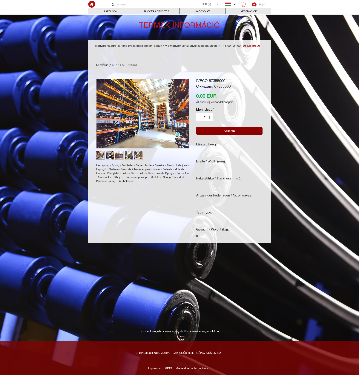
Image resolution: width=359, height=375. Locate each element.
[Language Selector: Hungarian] (230, 4)
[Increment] (210, 117)
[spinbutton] (204, 117)
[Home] (91, 4)
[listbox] (210, 4)
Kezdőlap (102, 65)
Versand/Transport (222, 102)
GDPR (168, 368)
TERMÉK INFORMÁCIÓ (179, 25)
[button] (210, 4)
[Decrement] (199, 117)
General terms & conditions (191, 368)
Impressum (155, 368)
